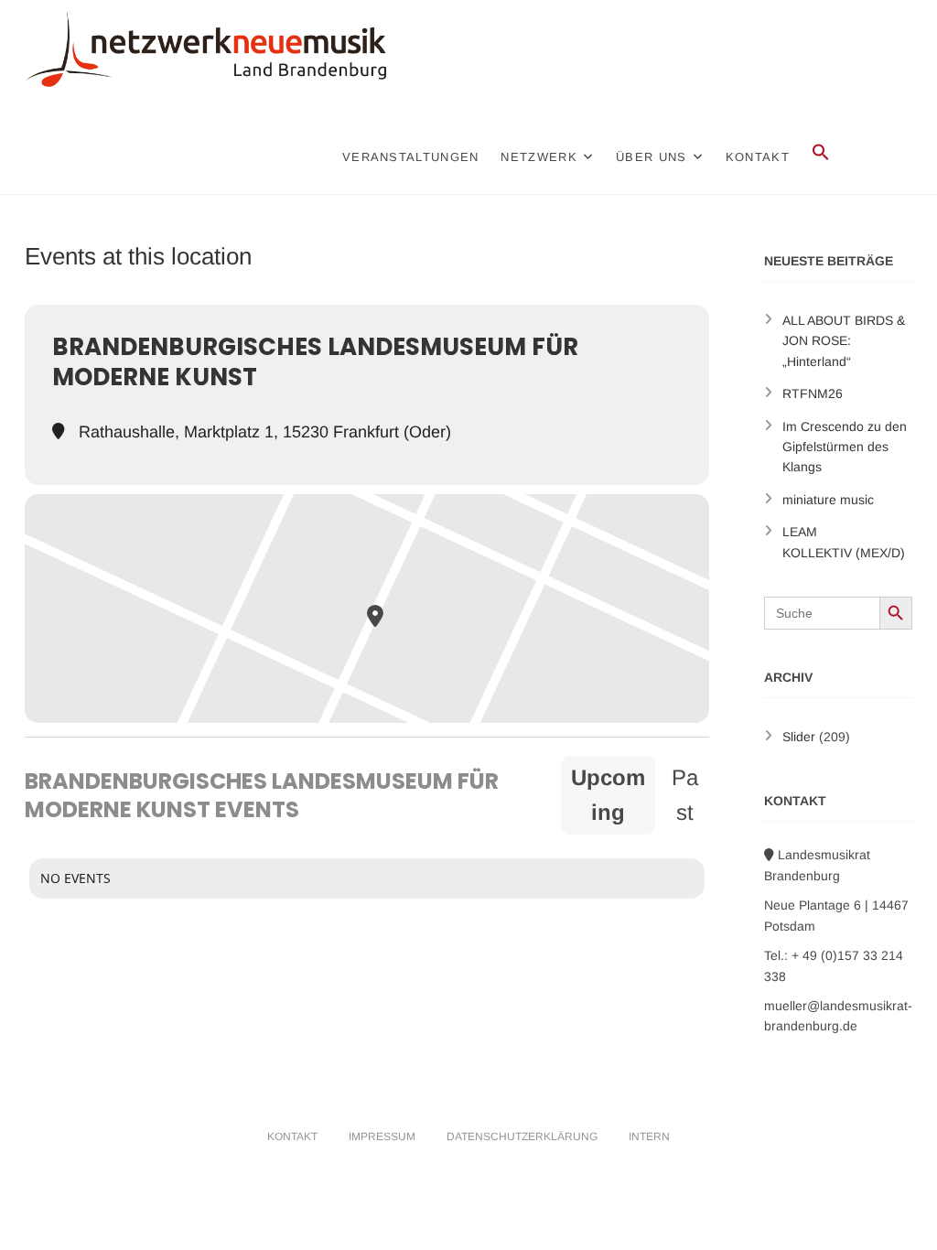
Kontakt (758, 157)
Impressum (382, 1136)
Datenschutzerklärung (522, 1136)
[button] (820, 153)
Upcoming (608, 794)
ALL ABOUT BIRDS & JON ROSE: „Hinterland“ (843, 341)
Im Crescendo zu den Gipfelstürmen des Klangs (844, 447)
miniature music (828, 499)
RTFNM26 (812, 393)
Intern (649, 1136)
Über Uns (651, 157)
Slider (798, 736)
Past (685, 794)
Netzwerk (538, 157)
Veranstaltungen (410, 157)
